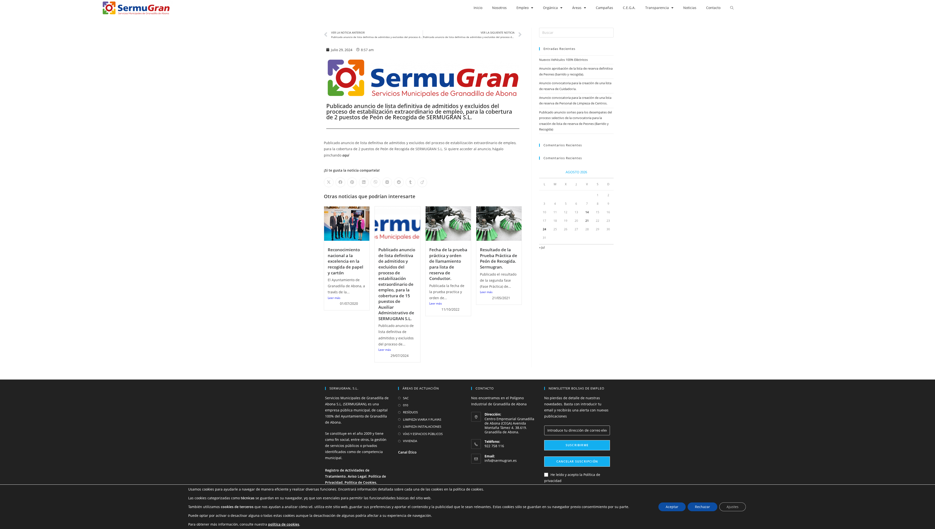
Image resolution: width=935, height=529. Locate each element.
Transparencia (657, 7)
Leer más (334, 298)
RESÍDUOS (410, 412)
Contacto (713, 7)
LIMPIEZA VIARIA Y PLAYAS (422, 419)
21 (587, 221)
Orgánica (550, 7)
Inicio (478, 7)
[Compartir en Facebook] (340, 182)
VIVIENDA (410, 441)
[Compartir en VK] (387, 182)
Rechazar (702, 506)
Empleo (522, 7)
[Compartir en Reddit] (399, 182)
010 (405, 405)
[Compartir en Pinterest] (352, 182)
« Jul (542, 247)
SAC (406, 398)
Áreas (576, 7)
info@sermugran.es (501, 460)
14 (587, 212)
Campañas (604, 7)
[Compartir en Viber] (375, 182)
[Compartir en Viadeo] (422, 182)
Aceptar (672, 506)
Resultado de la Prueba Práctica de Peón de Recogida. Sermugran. (498, 258)
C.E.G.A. (629, 7)
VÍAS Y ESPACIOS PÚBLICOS (423, 434)
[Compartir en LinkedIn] (364, 182)
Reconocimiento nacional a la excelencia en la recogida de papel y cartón (345, 261)
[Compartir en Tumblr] (410, 182)
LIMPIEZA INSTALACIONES (422, 426)
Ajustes (733, 506)
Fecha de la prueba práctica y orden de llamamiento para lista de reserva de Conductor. (448, 264)
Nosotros (499, 7)
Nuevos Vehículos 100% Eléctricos (563, 59)
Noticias (689, 7)
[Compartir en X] (329, 182)
